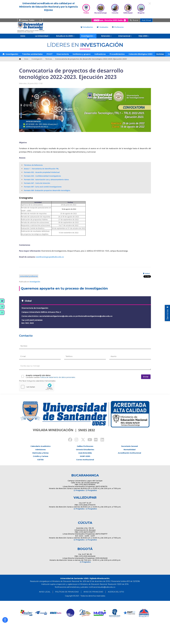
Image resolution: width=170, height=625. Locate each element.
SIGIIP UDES (85, 456)
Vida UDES (143, 36)
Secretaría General (129, 446)
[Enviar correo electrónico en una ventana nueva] (102, 587)
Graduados (103, 27)
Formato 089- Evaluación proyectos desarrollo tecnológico (47, 190)
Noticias (160, 54)
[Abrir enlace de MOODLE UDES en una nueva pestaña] (41, 613)
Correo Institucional (85, 459)
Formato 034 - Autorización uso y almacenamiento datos (46, 179)
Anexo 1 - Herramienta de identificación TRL (41, 169)
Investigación (87, 36)
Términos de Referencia (33, 165)
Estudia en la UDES (64, 36)
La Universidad (41, 36)
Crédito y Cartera (40, 456)
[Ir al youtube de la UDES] (88, 440)
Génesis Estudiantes (85, 449)
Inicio (22, 36)
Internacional (124, 36)
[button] (5, 620)
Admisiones (40, 449)
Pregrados (80, 490)
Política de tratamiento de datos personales (57, 377)
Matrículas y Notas (40, 453)
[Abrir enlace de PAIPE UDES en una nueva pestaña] (26, 613)
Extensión (105, 36)
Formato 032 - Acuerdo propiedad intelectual (42, 172)
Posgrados (92, 490)
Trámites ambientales (32, 54)
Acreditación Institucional (129, 453)
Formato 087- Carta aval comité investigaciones (43, 187)
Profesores (119, 27)
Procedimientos (117, 54)
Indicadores (100, 54)
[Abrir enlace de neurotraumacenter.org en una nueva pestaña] (114, 613)
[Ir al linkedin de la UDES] (101, 440)
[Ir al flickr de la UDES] (95, 440)
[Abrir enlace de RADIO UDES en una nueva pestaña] (55, 613)
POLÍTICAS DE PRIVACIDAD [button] (67, 592)
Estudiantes (88, 27)
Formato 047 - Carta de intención (37, 183)
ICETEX (40, 459)
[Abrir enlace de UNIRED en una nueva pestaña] (70, 613)
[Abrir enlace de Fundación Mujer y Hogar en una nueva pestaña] (85, 613)
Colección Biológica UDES (140, 54)
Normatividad (129, 449)
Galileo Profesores (85, 446)
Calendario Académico (41, 446)
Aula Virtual (146, 20)
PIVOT (50, 54)
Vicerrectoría (62, 54)
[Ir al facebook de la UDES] (69, 440)
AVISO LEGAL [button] (44, 592)
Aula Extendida (85, 453)
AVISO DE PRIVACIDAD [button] (93, 592)
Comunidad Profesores (29, 276)
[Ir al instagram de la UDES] (75, 440)
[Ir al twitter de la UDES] (82, 440)
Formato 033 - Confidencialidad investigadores (42, 176)
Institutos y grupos (82, 54)
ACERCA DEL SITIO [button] (116, 592)
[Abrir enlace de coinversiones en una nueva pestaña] (144, 613)
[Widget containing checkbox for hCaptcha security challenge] (36, 386)
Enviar (145, 377)
